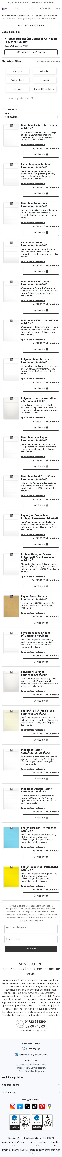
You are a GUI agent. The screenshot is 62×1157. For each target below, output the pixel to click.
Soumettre (31, 948)
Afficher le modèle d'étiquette (31, 52)
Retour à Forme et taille (32, 25)
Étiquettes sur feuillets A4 (18, 15)
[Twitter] (27, 1106)
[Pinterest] (42, 1106)
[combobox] (21, 98)
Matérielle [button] (17, 71)
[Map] (49, 1106)
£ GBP (17, 8)
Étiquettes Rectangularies (45, 15)
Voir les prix (40, 154)
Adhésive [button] (44, 71)
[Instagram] (13, 1106)
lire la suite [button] (38, 139)
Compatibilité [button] (17, 80)
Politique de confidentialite (13, 1144)
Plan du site (55, 1144)
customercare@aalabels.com (33, 1054)
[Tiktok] (35, 1106)
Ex (43, 8)
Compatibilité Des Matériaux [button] (45, 88)
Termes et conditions (37, 1144)
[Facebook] (20, 1106)
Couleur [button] (17, 88)
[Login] (56, 8)
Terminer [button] (44, 80)
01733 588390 (35, 1021)
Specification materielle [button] (33, 144)
